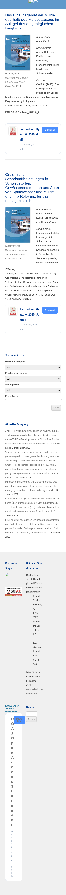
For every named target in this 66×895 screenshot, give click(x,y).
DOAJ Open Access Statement (12, 772)
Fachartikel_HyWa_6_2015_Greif (30, 134)
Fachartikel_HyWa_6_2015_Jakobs (30, 314)
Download (50, 130)
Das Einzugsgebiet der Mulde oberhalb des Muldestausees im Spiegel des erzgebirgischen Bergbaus (32, 21)
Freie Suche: (12, 396)
